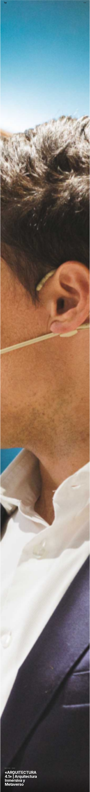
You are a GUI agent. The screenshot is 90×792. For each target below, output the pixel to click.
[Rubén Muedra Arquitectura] (5, 3)
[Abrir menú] (84, 3)
